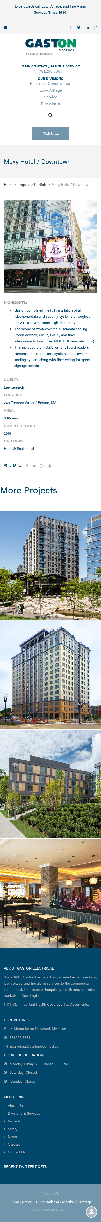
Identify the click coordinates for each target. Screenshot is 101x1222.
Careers (14, 1144)
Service (50, 97)
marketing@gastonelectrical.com (36, 1046)
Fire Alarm (50, 104)
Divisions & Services (24, 1113)
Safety (12, 1128)
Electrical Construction (50, 83)
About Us (15, 1105)
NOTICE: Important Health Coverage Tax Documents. (46, 1004)
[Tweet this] (34, 465)
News (12, 1136)
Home (8, 184)
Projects (23, 184)
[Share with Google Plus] (42, 465)
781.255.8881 (50, 71)
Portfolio (41, 184)
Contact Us (17, 1151)
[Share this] (27, 465)
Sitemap (85, 1201)
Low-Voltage (50, 90)
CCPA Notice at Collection (55, 1201)
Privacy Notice (21, 1201)
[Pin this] (49, 465)
